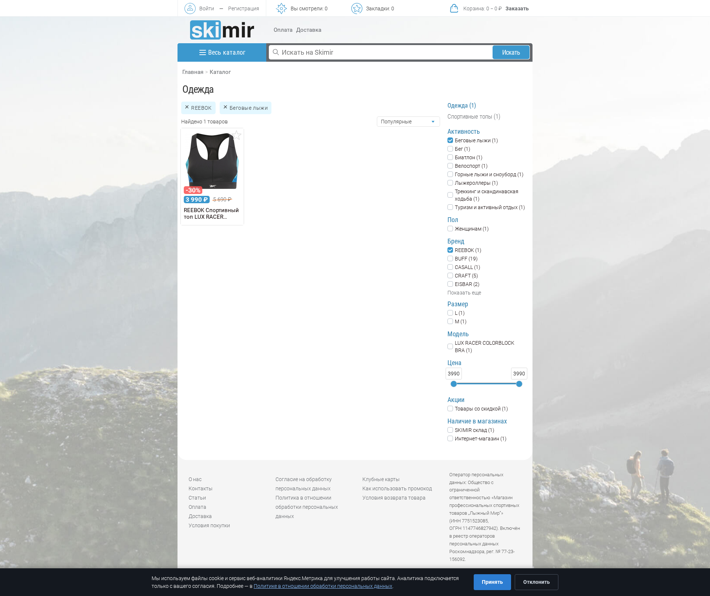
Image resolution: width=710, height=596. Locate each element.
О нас (195, 479)
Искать (511, 52)
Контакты (201, 488)
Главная (192, 72)
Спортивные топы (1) (473, 116)
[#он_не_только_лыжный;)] (222, 30)
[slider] (453, 384)
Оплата (283, 30)
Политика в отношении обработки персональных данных (306, 507)
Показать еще (464, 293)
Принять (492, 582)
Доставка (308, 30)
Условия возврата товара (394, 498)
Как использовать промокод (397, 488)
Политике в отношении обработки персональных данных (323, 586)
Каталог (220, 72)
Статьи (197, 498)
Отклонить (536, 582)
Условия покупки (209, 525)
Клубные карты (381, 479)
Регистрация (243, 8)
